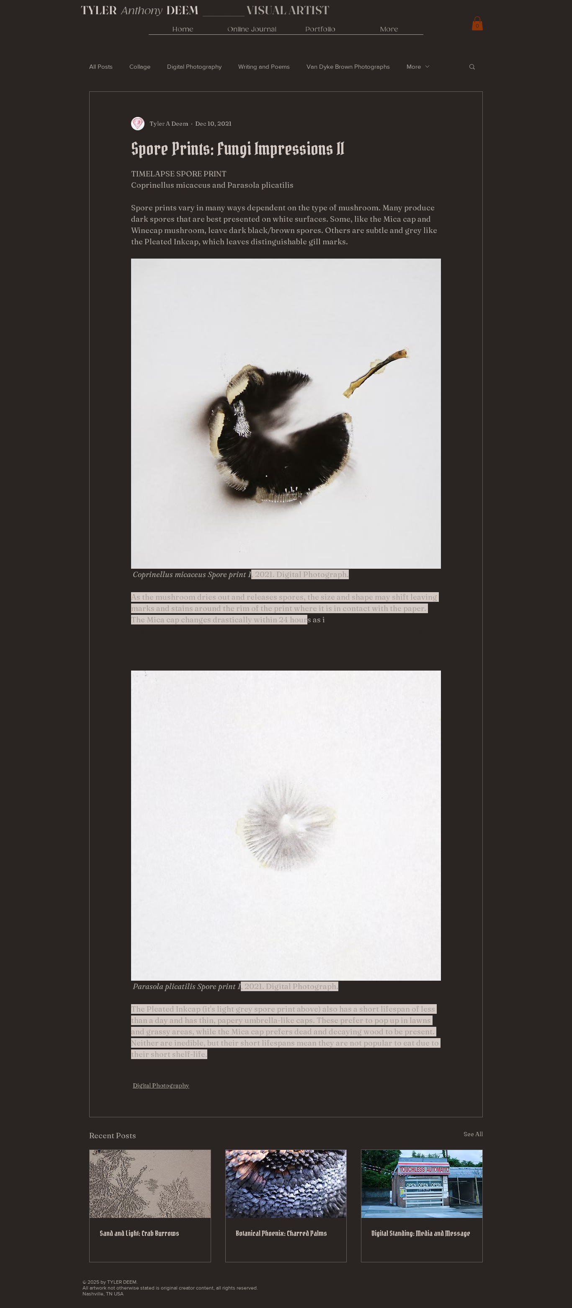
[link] (477, 23)
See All (473, 1134)
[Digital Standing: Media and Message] (421, 1184)
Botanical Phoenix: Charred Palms (281, 1233)
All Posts (101, 66)
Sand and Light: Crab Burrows (139, 1233)
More (414, 66)
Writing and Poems (264, 66)
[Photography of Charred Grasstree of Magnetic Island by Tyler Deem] (286, 1184)
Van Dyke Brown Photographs (348, 66)
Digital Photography (194, 66)
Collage (139, 66)
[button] (472, 66)
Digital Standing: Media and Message (420, 1233)
